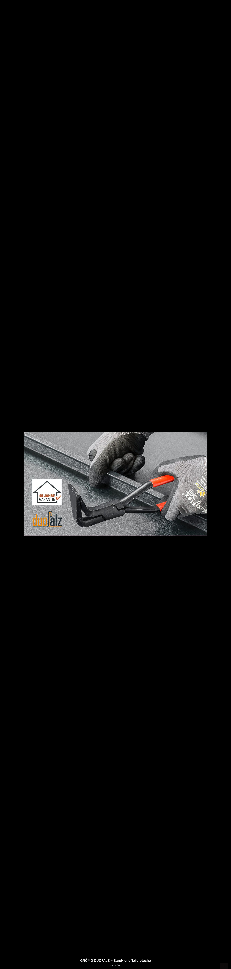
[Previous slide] (5, 486)
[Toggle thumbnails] (224, 966)
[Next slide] (226, 486)
